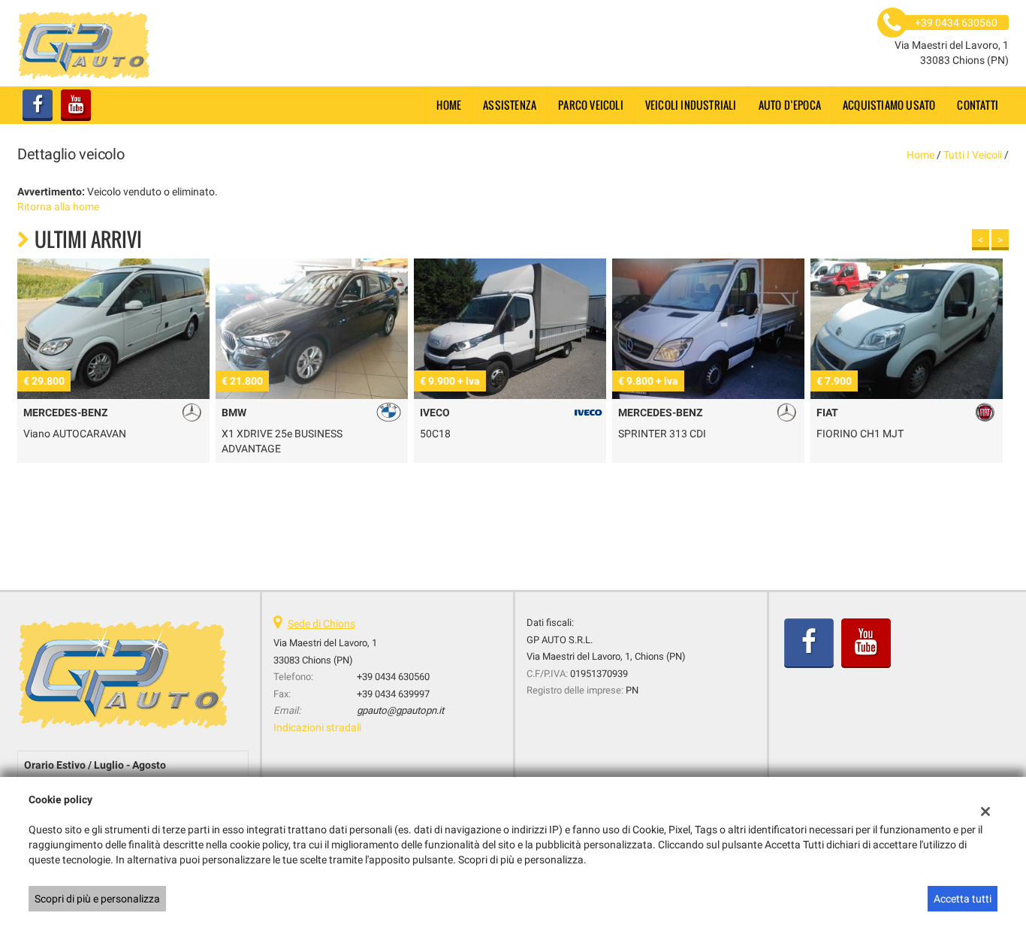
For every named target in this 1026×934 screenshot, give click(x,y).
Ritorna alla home (58, 207)
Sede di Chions (321, 624)
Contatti (977, 105)
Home (448, 105)
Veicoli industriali (691, 105)
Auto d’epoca (790, 105)
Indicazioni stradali (317, 727)
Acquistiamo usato (889, 105)
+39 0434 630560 (393, 676)
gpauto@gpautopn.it (400, 710)
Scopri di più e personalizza (97, 899)
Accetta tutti (962, 899)
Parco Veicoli (590, 105)
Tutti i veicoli (972, 155)
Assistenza (509, 105)
